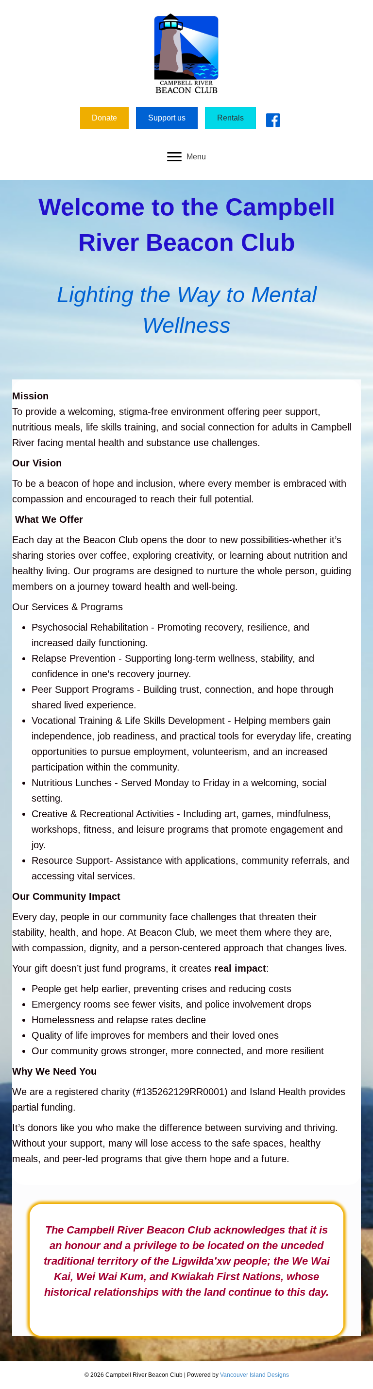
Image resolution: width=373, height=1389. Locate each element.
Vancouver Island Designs (254, 1375)
